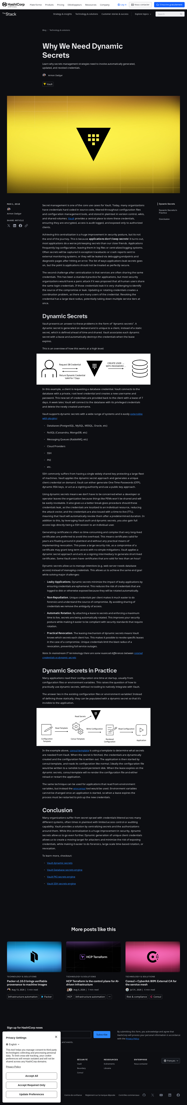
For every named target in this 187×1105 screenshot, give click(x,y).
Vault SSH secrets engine (61, 883)
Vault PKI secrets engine (61, 876)
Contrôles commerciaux (129, 1095)
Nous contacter (141, 1063)
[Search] (181, 14)
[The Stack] (9, 14)
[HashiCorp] (13, 4)
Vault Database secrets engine (64, 869)
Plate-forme (36, 4)
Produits (49, 4)
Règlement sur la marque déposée (100, 1095)
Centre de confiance (73, 1095)
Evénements (109, 1063)
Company (105, 4)
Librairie (107, 1068)
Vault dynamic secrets (59, 863)
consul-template (79, 750)
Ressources (90, 4)
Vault (71, 218)
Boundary (81, 1068)
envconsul (79, 788)
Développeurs (75, 4)
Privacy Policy (132, 1038)
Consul (80, 1072)
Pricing (60, 4)
